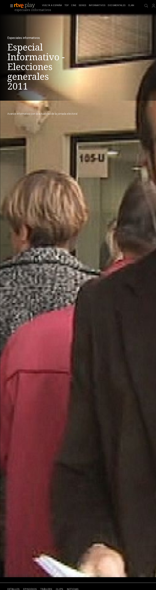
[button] (10, 5)
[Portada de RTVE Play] (25, 5)
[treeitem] (52, 5)
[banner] (27, 5)
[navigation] (88, 5)
